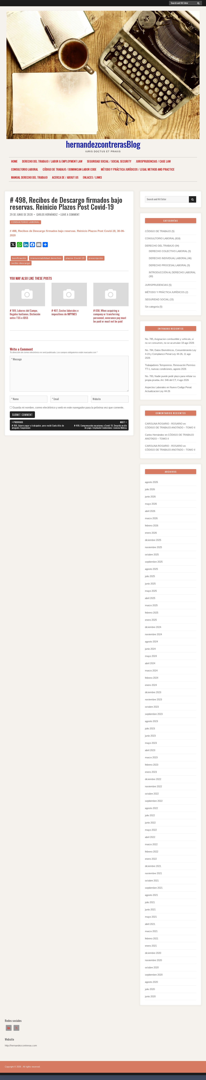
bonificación (19, 258)
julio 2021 (150, 902)
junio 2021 (150, 909)
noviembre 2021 (153, 873)
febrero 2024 (151, 677)
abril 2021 (150, 924)
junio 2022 (150, 822)
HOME (14, 161)
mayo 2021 (151, 916)
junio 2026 (150, 496)
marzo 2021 (151, 931)
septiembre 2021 (154, 887)
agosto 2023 (151, 721)
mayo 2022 (151, 829)
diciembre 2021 (153, 866)
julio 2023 (150, 728)
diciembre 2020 (153, 953)
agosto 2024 (151, 641)
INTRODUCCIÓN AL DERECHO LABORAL (172, 272)
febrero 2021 (151, 938)
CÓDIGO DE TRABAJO (158, 231)
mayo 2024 (151, 656)
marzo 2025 (151, 605)
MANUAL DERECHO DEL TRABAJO (29, 177)
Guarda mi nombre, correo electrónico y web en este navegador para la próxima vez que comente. (68, 407)
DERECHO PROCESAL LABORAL (167, 265)
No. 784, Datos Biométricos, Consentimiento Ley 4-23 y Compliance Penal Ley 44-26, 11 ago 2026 (170, 354)
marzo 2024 (151, 670)
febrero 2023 (151, 764)
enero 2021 (151, 945)
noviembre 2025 (153, 547)
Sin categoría (152, 306)
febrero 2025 (151, 612)
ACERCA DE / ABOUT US (65, 177)
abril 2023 (150, 750)
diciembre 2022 (153, 779)
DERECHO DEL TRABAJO (159, 245)
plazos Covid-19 (75, 258)
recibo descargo (20, 263)
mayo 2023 (151, 743)
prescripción (96, 258)
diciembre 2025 (153, 540)
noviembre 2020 (153, 960)
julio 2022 (150, 815)
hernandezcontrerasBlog (103, 144)
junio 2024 (150, 648)
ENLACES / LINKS (92, 177)
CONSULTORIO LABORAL (24, 169)
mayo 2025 (151, 590)
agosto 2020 (151, 982)
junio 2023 (150, 735)
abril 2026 (150, 511)
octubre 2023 (152, 706)
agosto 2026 (151, 482)
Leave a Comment (70, 214)
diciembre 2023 (153, 692)
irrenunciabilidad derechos (45, 258)
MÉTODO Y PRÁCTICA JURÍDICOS (165, 292)
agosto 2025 (151, 569)
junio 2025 (150, 583)
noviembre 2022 (153, 786)
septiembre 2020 (154, 974)
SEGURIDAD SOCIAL (157, 299)
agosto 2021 (151, 895)
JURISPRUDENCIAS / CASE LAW (153, 161)
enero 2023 (151, 772)
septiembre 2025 (154, 561)
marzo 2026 (151, 518)
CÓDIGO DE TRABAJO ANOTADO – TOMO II (170, 427)
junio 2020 (150, 996)
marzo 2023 (151, 757)
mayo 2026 (151, 503)
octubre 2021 (152, 880)
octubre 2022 (152, 793)
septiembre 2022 (154, 800)
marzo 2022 (151, 844)
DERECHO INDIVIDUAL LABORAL (168, 258)
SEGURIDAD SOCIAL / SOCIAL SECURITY (109, 161)
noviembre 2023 (153, 699)
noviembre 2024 (153, 634)
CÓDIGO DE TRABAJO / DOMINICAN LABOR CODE (69, 169)
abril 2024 (150, 663)
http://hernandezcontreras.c (19, 1045)
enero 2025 (151, 619)
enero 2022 (151, 858)
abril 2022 (150, 837)
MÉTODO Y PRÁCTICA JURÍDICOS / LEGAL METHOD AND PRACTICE (137, 169)
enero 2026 (151, 532)
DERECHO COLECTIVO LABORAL (168, 251)
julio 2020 (150, 989)
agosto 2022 (151, 808)
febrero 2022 (151, 851)
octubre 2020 (152, 967)
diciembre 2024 (153, 627)
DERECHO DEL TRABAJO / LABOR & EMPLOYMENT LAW (52, 161)
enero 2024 (151, 685)
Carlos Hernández (47, 214)
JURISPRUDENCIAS (156, 285)
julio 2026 (150, 489)
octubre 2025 (152, 554)
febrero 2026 (151, 525)
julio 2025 (150, 576)
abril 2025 (150, 598)
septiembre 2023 (154, 714)
